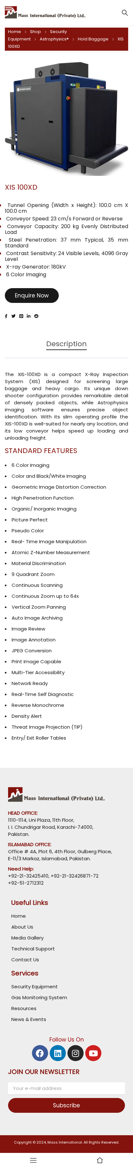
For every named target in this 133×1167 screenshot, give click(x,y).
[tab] (66, 347)
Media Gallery (27, 937)
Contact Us (25, 959)
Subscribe (66, 1105)
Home (14, 32)
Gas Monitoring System (39, 997)
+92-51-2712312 (26, 883)
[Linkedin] (58, 1053)
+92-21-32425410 (28, 875)
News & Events (28, 1019)
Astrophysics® (54, 39)
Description (66, 344)
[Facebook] (40, 1053)
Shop (35, 32)
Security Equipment (34, 986)
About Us (22, 926)
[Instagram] (75, 1053)
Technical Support (33, 948)
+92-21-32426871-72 (73, 875)
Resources (23, 1008)
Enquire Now (32, 295)
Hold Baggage (93, 39)
